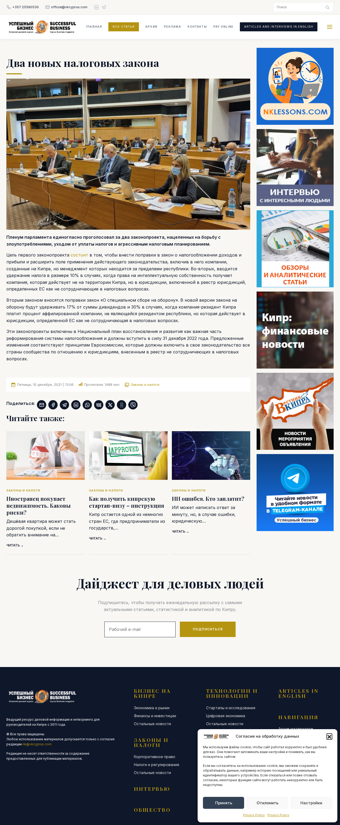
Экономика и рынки (151, 708)
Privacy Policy (254, 815)
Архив (151, 26)
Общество (152, 809)
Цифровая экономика (225, 716)
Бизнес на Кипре (152, 693)
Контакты (197, 26)
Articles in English (298, 693)
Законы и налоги (145, 384)
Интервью (152, 788)
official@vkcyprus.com (69, 7)
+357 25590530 (25, 7)
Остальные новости (152, 724)
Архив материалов (295, 729)
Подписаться (208, 629)
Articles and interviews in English (278, 26)
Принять (223, 802)
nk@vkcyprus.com (37, 744)
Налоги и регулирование (156, 765)
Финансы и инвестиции (155, 716)
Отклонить (267, 802)
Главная (94, 26)
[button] (329, 736)
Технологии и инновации (232, 693)
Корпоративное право (154, 757)
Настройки (311, 802)
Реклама (172, 26)
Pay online (223, 26)
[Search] (327, 7)
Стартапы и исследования (230, 708)
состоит (80, 255)
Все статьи (124, 26)
